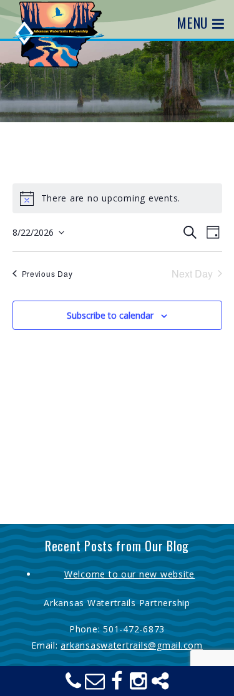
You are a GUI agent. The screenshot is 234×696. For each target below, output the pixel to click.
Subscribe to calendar (110, 315)
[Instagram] (138, 684)
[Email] (95, 684)
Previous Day (47, 273)
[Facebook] (117, 684)
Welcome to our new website (129, 574)
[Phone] (73, 684)
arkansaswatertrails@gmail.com (132, 645)
